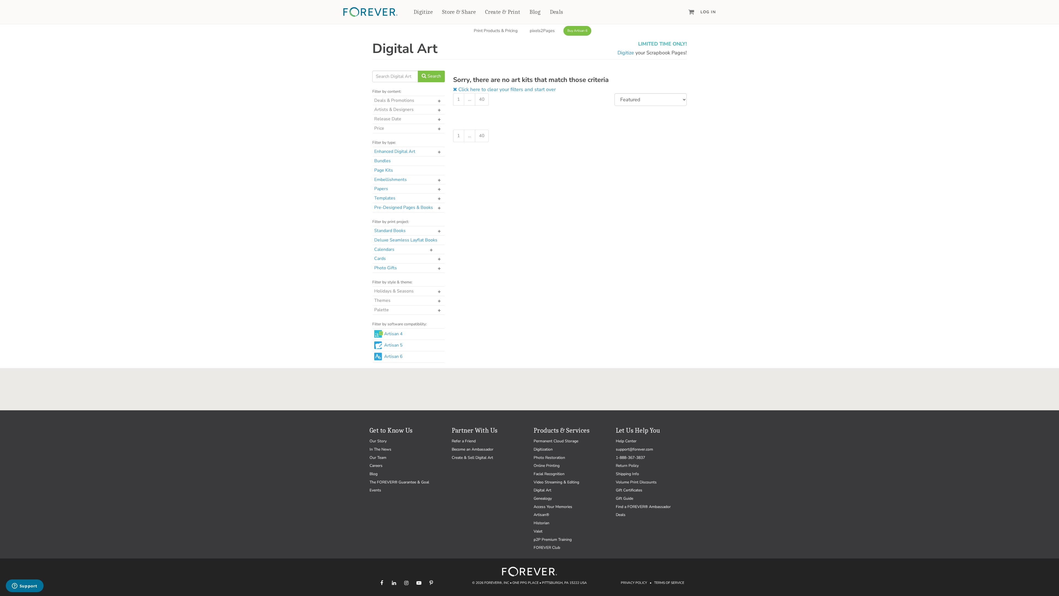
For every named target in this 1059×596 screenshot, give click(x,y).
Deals (556, 12)
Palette (381, 310)
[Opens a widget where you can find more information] (25, 586)
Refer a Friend (464, 441)
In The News (380, 449)
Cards (380, 259)
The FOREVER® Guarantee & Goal (399, 482)
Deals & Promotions (394, 100)
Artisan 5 (393, 345)
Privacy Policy (634, 583)
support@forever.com (634, 449)
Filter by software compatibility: (399, 324)
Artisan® (541, 514)
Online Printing (547, 465)
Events (375, 490)
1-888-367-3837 (630, 457)
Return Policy (627, 465)
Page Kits (383, 170)
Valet (538, 531)
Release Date (387, 119)
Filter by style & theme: (392, 282)
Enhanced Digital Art (394, 151)
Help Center (626, 441)
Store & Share (459, 12)
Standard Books (390, 231)
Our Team (378, 457)
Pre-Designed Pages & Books (403, 207)
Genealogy (543, 498)
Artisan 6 (393, 356)
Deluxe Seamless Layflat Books (405, 240)
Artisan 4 (393, 334)
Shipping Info (627, 474)
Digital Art (542, 490)
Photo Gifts (385, 268)
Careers (376, 465)
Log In (708, 12)
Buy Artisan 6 (577, 30)
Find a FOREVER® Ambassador (643, 506)
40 (482, 99)
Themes (382, 300)
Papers (381, 189)
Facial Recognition (549, 474)
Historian (541, 523)
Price (379, 128)
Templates (384, 198)
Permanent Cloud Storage (556, 441)
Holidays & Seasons (394, 291)
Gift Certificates (629, 490)
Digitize (423, 12)
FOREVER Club (547, 547)
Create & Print (502, 12)
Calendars (384, 249)
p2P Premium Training (553, 539)
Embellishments (390, 180)
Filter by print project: (390, 221)
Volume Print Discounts (636, 482)
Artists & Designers (394, 110)
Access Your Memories (553, 506)
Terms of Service (669, 583)
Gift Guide (624, 498)
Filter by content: (386, 91)
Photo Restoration (549, 457)
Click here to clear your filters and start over (506, 89)
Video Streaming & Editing (556, 482)
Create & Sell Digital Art (472, 457)
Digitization (543, 449)
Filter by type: (384, 142)
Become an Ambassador (472, 449)
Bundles (382, 161)
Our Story (378, 441)
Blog (535, 12)
